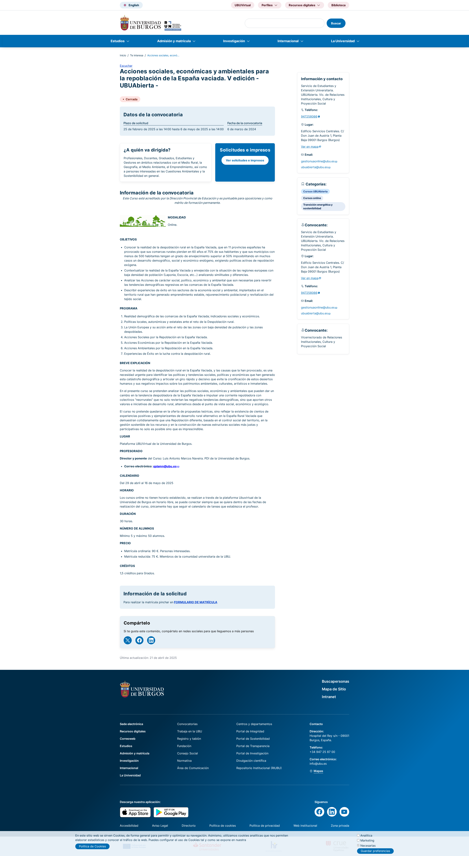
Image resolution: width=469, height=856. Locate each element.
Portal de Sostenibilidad (253, 738)
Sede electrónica (131, 724)
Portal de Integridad (250, 731)
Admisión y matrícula (174, 41)
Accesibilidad (129, 825)
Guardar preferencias (375, 851)
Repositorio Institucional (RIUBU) (259, 768)
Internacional (288, 41)
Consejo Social (187, 753)
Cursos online (312, 198)
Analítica (366, 835)
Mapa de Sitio (334, 689)
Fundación (184, 746)
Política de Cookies (92, 846)
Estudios (118, 41)
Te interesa (136, 55)
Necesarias (368, 845)
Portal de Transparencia (252, 746)
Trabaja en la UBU (189, 731)
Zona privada (340, 825)
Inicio (123, 55)
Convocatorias (187, 724)
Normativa (184, 760)
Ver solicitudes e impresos (245, 160)
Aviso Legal (160, 825)
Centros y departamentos (254, 724)
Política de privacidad (265, 825)
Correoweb (127, 738)
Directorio (189, 825)
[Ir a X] (128, 640)
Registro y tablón (189, 738)
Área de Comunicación (193, 768)
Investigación (234, 41)
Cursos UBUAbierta (315, 191)
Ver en (309, 146)
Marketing (367, 840)
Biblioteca (338, 5)
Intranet (329, 697)
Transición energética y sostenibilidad (318, 206)
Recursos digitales (133, 731)
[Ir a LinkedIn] (151, 640)
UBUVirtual (243, 5)
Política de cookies (222, 825)
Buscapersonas (335, 681)
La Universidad (343, 41)
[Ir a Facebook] (139, 640)
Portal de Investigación (252, 753)
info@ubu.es (318, 763)
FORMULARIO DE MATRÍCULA (195, 602)
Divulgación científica (251, 760)
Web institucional (305, 825)
